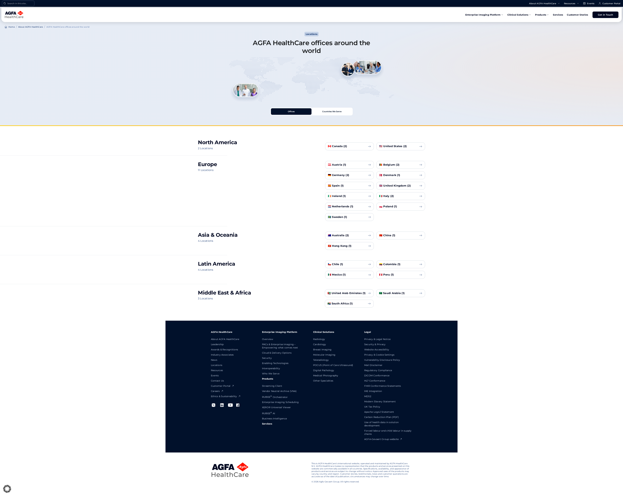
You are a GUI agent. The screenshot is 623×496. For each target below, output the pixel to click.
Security (267, 358)
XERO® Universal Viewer (276, 407)
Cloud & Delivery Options (277, 352)
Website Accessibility (376, 349)
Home (11, 27)
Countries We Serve (332, 111)
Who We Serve (270, 373)
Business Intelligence (274, 418)
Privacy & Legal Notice (377, 339)
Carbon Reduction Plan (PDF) (381, 417)
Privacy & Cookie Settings (379, 354)
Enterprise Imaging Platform (483, 14)
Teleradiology (321, 359)
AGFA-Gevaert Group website (381, 439)
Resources (569, 3)
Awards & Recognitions (224, 349)
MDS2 (367, 396)
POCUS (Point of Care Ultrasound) (333, 365)
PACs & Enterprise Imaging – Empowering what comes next (280, 346)
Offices (291, 111)
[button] (7, 489)
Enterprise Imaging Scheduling (280, 402)
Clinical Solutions (517, 14)
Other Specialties (323, 380)
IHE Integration (373, 391)
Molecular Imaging (324, 354)
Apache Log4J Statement (379, 411)
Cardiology (319, 344)
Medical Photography (325, 375)
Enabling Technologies (275, 363)
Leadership (217, 344)
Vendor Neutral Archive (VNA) (279, 391)
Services (558, 14)
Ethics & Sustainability (224, 396)
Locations (216, 365)
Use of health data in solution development (381, 424)
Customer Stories (577, 14)
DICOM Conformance (376, 375)
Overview (267, 339)
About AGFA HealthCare (542, 3)
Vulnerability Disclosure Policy (382, 359)
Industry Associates (222, 354)
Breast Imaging (322, 349)
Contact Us (217, 380)
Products (540, 14)
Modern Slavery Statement (380, 401)
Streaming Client (272, 385)
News (214, 359)
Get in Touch (605, 14)
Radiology (319, 339)
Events (590, 3)
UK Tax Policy (372, 406)
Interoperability (271, 368)
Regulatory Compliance (378, 370)
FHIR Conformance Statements (382, 385)
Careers (215, 391)
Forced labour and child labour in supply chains (388, 432)
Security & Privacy (374, 344)
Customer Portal (611, 3)
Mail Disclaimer (373, 365)
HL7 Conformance (374, 380)
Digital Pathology (323, 370)
